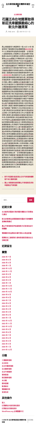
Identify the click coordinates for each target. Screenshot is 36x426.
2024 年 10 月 (7, 291)
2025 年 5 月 (6, 280)
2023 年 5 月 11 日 (24, 32)
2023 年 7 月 (6, 335)
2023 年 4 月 (6, 344)
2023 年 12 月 (7, 320)
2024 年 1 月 (6, 317)
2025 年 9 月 (6, 274)
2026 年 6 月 (6, 259)
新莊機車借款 (7, 377)
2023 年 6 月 (6, 338)
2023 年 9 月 (6, 329)
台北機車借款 (18, 14)
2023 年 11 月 (7, 323)
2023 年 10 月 (7, 326)
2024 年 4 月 (6, 309)
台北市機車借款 (7, 366)
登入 (3, 402)
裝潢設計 (5, 386)
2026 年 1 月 (6, 265)
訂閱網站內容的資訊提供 (11, 405)
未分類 (4, 380)
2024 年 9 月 (6, 294)
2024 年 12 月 (7, 286)
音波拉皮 (5, 392)
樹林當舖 (5, 383)
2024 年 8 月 (6, 297)
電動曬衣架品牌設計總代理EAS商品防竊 (16, 233)
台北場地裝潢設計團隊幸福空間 (18, 5)
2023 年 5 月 (6, 341)
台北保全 (5, 363)
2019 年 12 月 (7, 349)
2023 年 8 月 (6, 332)
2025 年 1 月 (6, 283)
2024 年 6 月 (6, 303)
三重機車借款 (7, 75)
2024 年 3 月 (6, 312)
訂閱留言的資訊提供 (9, 408)
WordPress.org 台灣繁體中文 (13, 411)
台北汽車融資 (7, 372)
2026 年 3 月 (6, 262)
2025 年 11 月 (7, 271)
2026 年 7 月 (6, 257)
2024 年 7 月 (6, 300)
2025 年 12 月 (7, 268)
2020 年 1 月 (6, 346)
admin (13, 32)
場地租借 (5, 374)
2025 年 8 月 (6, 277)
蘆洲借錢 (28, 49)
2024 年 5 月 (6, 306)
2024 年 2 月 (6, 315)
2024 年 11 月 (7, 288)
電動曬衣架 (6, 389)
